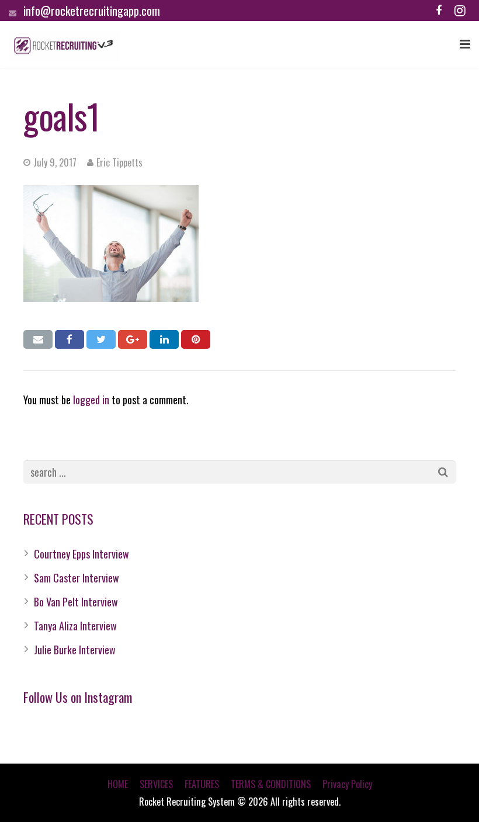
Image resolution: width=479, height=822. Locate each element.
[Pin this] (195, 339)
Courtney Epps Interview (81, 553)
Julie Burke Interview (75, 649)
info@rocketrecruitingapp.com (91, 10)
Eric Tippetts (119, 162)
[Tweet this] (101, 339)
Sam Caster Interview (76, 577)
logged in (91, 399)
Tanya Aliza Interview (75, 625)
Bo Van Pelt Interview (76, 601)
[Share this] (69, 339)
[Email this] (38, 339)
